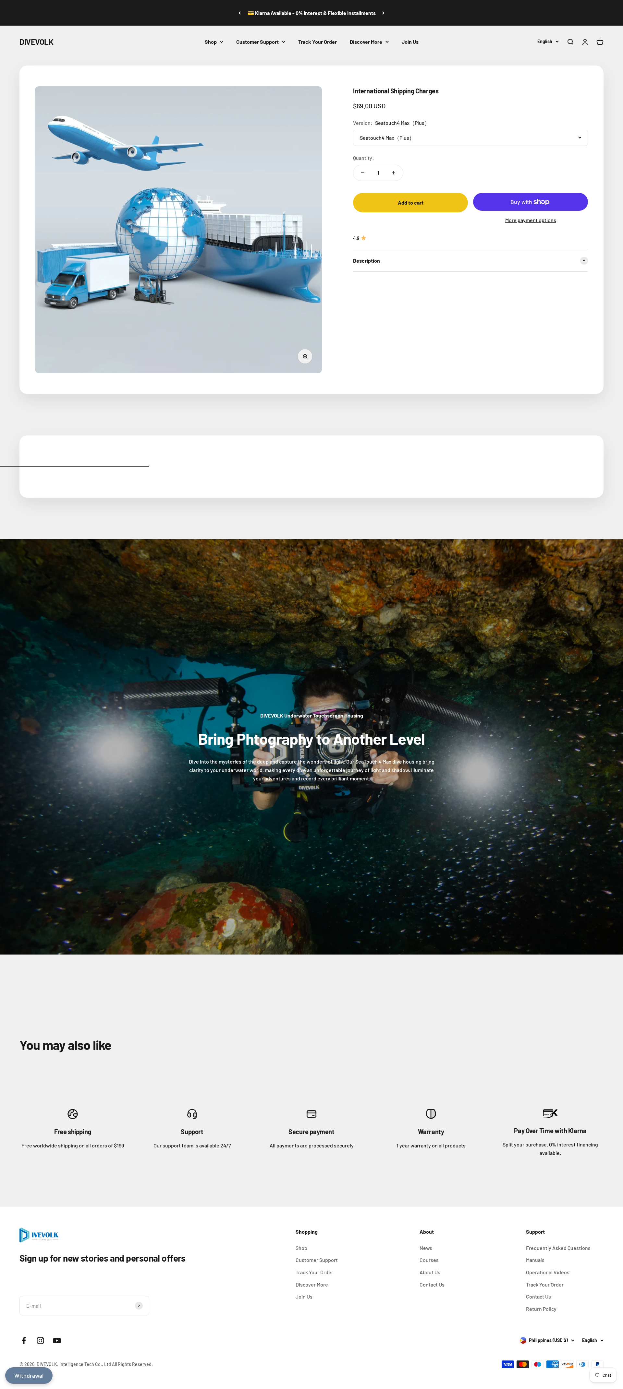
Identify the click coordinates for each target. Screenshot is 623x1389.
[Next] (383, 13)
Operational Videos (547, 1272)
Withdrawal (28, 1375)
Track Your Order (317, 42)
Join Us (410, 42)
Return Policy (541, 1309)
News (426, 1248)
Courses (429, 1260)
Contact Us (432, 1284)
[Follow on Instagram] (40, 1340)
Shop (211, 42)
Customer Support (257, 42)
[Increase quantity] (393, 173)
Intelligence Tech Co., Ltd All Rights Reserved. (106, 1364)
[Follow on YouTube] (57, 1340)
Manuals (535, 1260)
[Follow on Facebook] (23, 1340)
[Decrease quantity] (362, 173)
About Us (430, 1272)
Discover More (366, 42)
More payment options (530, 220)
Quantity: (363, 158)
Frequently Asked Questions (558, 1248)
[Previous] (239, 13)
